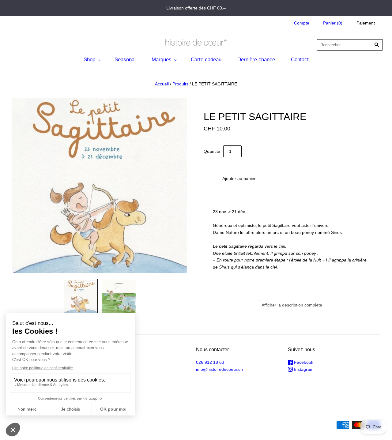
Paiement (365, 23)
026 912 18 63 (210, 362)
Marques (162, 59)
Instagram (303, 369)
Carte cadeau (206, 59)
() (332, 23)
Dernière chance (256, 59)
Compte (301, 23)
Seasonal (125, 59)
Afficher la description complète (292, 305)
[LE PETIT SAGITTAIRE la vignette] (80, 296)
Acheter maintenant (314, 178)
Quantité (212, 151)
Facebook (303, 362)
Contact (300, 59)
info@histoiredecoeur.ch (219, 369)
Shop (89, 59)
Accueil (162, 83)
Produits (180, 83)
